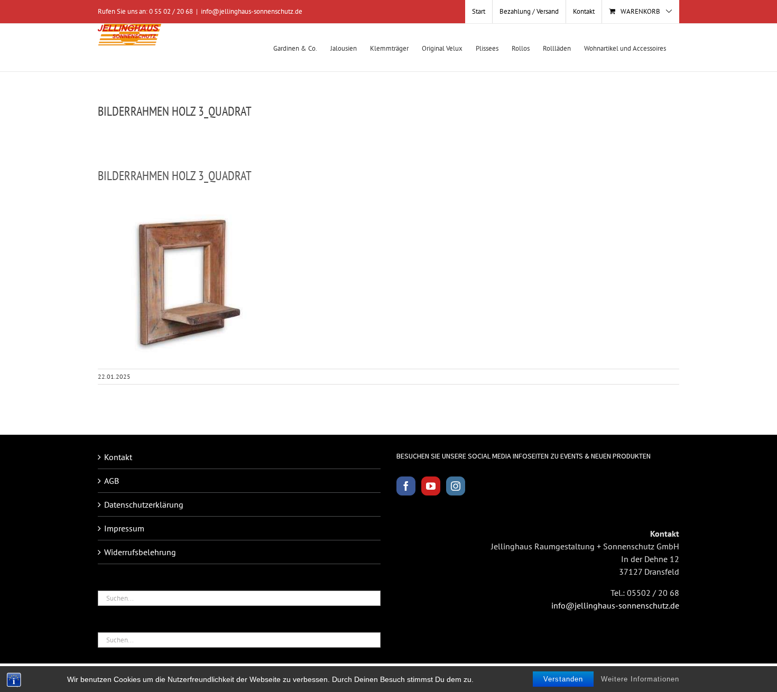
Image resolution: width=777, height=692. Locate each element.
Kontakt (118, 457)
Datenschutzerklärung (143, 504)
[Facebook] (405, 485)
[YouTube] (430, 485)
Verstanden (563, 679)
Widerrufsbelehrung (140, 552)
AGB (111, 480)
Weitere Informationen (640, 679)
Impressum (124, 528)
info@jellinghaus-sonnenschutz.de (251, 11)
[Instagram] (455, 485)
